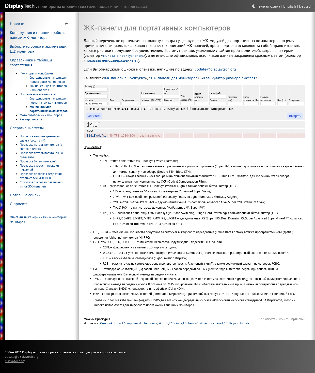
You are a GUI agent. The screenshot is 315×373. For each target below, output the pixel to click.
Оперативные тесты (27, 127)
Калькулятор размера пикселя (229, 77)
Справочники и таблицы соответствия (31, 62)
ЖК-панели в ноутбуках (124, 77)
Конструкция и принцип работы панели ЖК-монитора (37, 35)
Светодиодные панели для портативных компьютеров (48, 100)
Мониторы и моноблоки (36, 73)
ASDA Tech (202, 323)
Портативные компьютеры (38, 94)
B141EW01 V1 (96, 135)
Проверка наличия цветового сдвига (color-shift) (40, 138)
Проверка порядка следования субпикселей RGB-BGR (41, 176)
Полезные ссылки (25, 194)
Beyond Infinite (239, 323)
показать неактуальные (123, 55)
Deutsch (306, 6)
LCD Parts (175, 323)
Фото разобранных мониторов (41, 115)
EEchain (188, 323)
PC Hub (163, 323)
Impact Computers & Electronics (135, 323)
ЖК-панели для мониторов (174, 77)
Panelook (106, 323)
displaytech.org (15, 361)
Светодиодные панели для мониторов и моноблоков (48, 79)
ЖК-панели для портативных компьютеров (49, 109)
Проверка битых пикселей (38, 161)
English (289, 6)
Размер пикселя (31, 119)
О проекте (19, 203)
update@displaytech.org (215, 69)
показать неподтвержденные (111, 60)
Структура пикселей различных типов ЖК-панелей (41, 184)
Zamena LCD (219, 323)
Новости (17, 23)
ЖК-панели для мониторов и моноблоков (48, 88)
